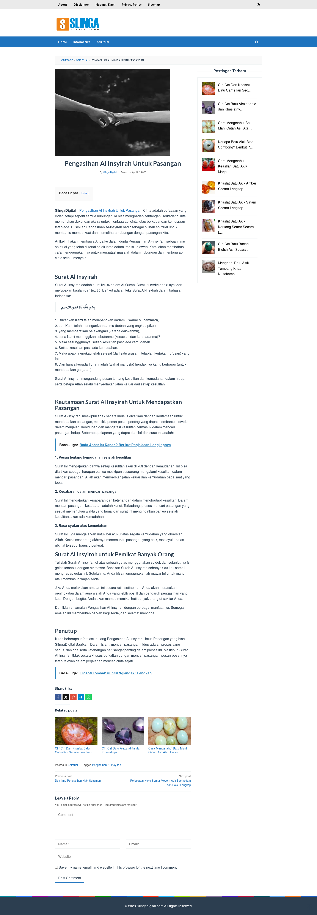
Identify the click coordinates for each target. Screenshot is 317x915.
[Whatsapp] (88, 697)
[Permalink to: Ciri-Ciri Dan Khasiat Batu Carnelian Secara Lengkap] (76, 731)
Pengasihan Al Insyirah (106, 765)
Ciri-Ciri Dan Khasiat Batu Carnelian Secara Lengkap (73, 750)
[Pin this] (73, 697)
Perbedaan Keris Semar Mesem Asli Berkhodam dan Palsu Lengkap (160, 780)
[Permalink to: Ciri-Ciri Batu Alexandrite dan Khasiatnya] (123, 731)
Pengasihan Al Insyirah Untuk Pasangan (110, 210)
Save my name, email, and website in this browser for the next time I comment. (118, 867)
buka (84, 193)
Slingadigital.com (150, 905)
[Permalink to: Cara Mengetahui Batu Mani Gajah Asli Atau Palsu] (169, 731)
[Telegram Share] (81, 697)
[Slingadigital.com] (78, 24)
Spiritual (73, 765)
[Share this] (58, 697)
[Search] (256, 41)
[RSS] (258, 4)
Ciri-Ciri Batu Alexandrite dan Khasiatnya (121, 750)
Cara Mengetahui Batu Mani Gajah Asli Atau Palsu (167, 750)
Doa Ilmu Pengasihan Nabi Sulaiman (78, 778)
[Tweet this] (66, 697)
